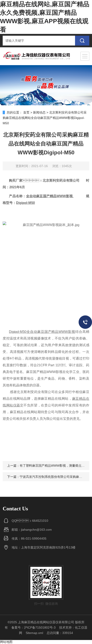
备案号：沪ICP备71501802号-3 (33, 627)
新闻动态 (39, 112)
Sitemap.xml (34, 633)
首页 (26, 112)
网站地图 (6, 642)
